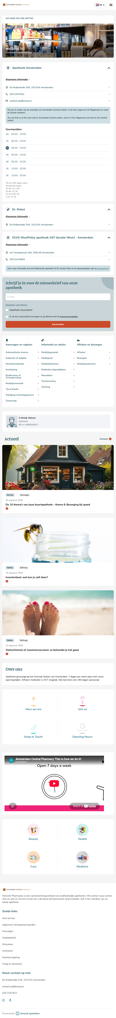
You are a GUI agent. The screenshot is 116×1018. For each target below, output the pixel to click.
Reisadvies (46, 375)
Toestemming (48, 381)
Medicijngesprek (49, 352)
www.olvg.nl (103, 268)
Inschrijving (11, 369)
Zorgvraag (11, 400)
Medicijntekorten (50, 363)
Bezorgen (82, 358)
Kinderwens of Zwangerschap (13, 376)
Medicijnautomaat (86, 363)
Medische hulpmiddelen (53, 369)
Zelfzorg (45, 386)
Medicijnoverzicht (14, 383)
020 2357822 (17, 94)
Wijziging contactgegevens (20, 394)
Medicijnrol (47, 358)
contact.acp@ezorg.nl (21, 100)
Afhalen (81, 352)
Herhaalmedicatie (15, 363)
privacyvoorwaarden (69, 316)
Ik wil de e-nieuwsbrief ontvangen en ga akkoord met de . (44, 317)
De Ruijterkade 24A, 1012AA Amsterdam (31, 87)
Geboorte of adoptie (16, 358)
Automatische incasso (17, 352)
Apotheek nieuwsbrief (21, 310)
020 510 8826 (17, 259)
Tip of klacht (12, 389)
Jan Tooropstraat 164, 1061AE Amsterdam (32, 252)
